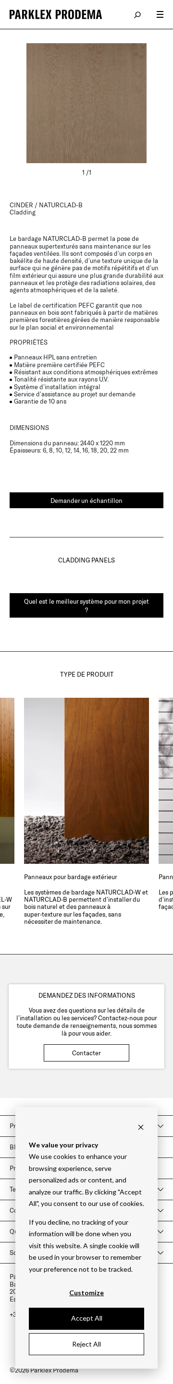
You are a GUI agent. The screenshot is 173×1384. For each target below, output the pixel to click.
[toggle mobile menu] (160, 14)
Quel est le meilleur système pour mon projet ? (86, 605)
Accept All (86, 1318)
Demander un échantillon (86, 500)
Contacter (86, 1053)
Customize (86, 1293)
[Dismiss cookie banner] (140, 1127)
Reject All (86, 1344)
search (138, 14)
